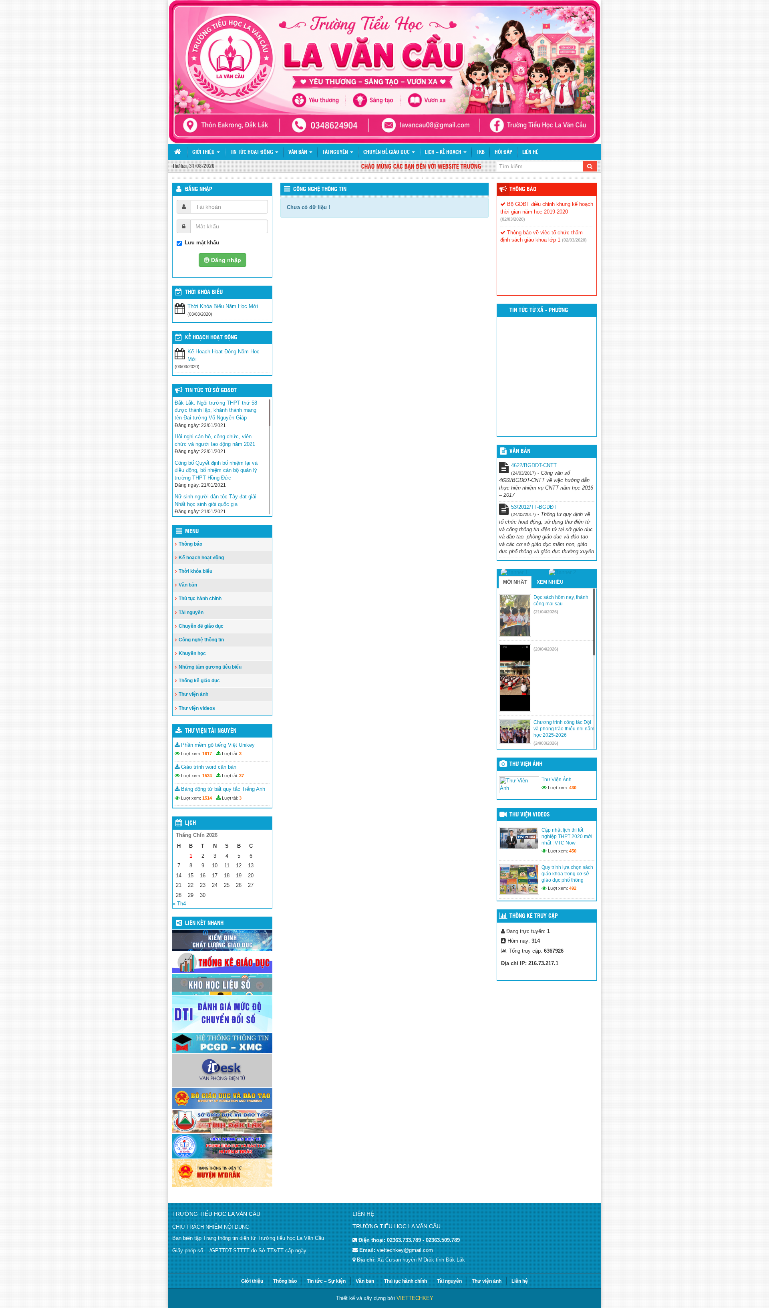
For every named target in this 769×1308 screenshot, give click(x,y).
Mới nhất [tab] (515, 582)
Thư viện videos (197, 708)
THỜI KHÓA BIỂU (204, 292)
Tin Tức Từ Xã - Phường (538, 310)
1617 (207, 753)
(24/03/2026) (545, 743)
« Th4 (179, 904)
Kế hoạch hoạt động (211, 338)
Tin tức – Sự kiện (326, 1281)
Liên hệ (530, 152)
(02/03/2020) (512, 219)
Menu (192, 531)
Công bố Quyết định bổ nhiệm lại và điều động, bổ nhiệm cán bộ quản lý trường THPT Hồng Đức (216, 470)
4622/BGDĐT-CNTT (534, 465)
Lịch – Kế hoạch (444, 152)
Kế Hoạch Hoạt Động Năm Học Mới (223, 355)
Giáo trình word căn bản (207, 767)
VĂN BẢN (519, 451)
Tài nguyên (335, 152)
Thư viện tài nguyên (210, 731)
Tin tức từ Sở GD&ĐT (211, 390)
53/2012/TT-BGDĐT (534, 507)
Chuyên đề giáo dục (387, 152)
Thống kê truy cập (533, 916)
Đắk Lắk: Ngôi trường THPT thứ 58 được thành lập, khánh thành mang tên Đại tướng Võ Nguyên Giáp (216, 410)
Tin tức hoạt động (252, 152)
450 (572, 850)
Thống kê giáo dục (199, 680)
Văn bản (298, 152)
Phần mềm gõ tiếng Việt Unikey (217, 745)
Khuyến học (192, 653)
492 (572, 888)
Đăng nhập (198, 189)
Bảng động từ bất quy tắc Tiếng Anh (222, 789)
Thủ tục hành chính (200, 598)
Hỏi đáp (503, 152)
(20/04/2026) (545, 649)
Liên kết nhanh (204, 923)
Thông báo (190, 544)
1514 (207, 798)
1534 (207, 775)
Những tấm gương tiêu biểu (210, 667)
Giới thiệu (204, 152)
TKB (481, 152)
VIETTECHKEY (415, 1298)
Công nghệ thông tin (319, 189)
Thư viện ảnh (193, 694)
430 (572, 787)
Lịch (190, 823)
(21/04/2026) (545, 611)
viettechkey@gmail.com (405, 1250)
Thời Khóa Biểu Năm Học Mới (222, 306)
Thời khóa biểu (195, 571)
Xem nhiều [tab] (550, 582)
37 (241, 775)
